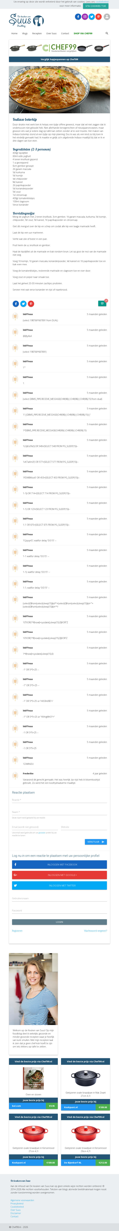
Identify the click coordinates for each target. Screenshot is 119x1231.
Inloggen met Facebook (62, 864)
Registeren (17, 930)
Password (17, 910)
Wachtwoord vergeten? (95, 930)
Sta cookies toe (96, 6)
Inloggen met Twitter (62, 885)
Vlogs (25, 33)
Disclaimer (16, 1213)
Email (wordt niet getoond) (25, 826)
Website (65, 826)
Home (14, 33)
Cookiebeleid (17, 1206)
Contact (65, 33)
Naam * (16, 812)
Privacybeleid (17, 1203)
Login (59, 922)
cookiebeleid (102, 1)
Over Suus (51, 33)
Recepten (37, 33)
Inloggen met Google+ (62, 875)
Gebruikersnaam (20, 898)
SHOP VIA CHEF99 (83, 33)
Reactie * (16, 799)
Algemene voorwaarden (22, 1200)
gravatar (42, 832)
